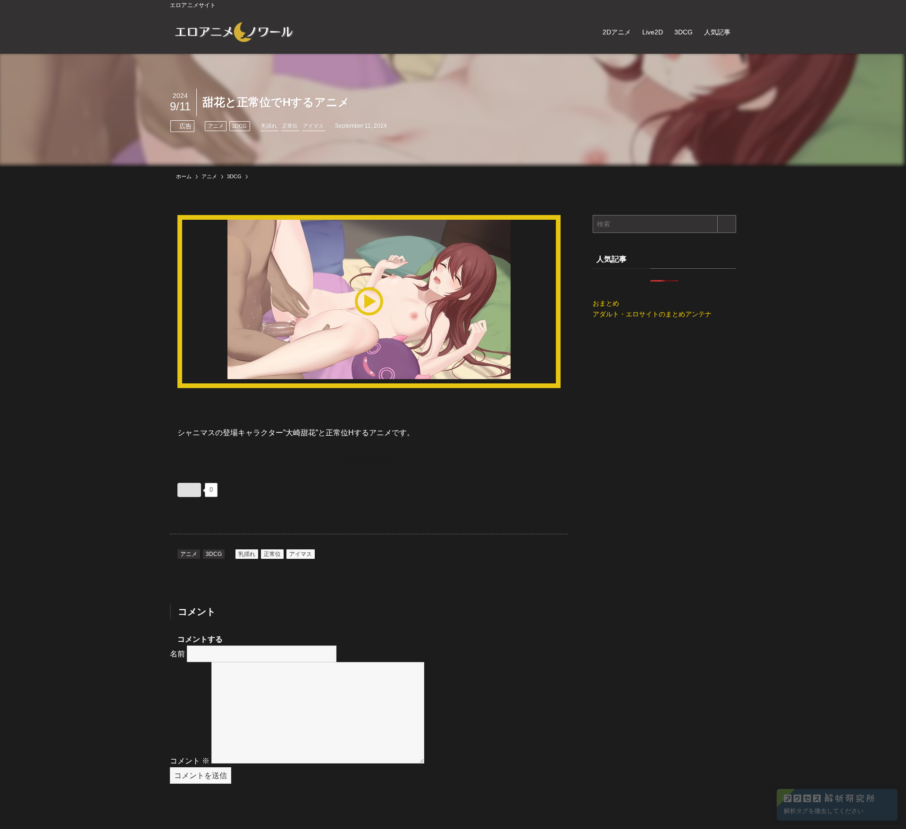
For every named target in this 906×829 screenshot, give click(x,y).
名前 (177, 654)
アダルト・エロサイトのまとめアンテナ (652, 314)
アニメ (216, 126)
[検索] (730, 5)
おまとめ (606, 303)
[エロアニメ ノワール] (233, 32)
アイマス (313, 126)
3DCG (239, 126)
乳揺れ (269, 126)
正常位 (290, 126)
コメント (190, 761)
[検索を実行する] (726, 224)
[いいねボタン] (189, 490)
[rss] (718, 5)
